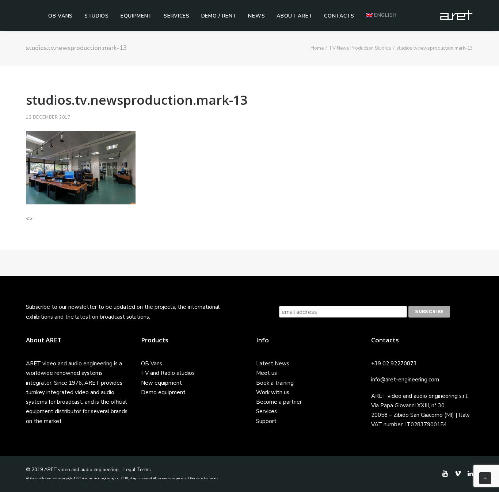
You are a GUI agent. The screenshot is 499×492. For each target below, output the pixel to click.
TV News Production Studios (360, 48)
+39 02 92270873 (394, 363)
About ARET (294, 15)
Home (317, 48)
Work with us (272, 392)
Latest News (272, 363)
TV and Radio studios (168, 373)
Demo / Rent (219, 15)
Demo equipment (163, 392)
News (256, 15)
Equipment (136, 15)
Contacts (339, 15)
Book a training (275, 383)
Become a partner (279, 401)
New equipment (161, 383)
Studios (96, 15)
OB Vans (60, 15)
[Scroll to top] (485, 477)
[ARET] (456, 15)
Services (177, 15)
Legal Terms (137, 469)
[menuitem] (60, 16)
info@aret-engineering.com (405, 379)
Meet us (266, 373)
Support (266, 421)
